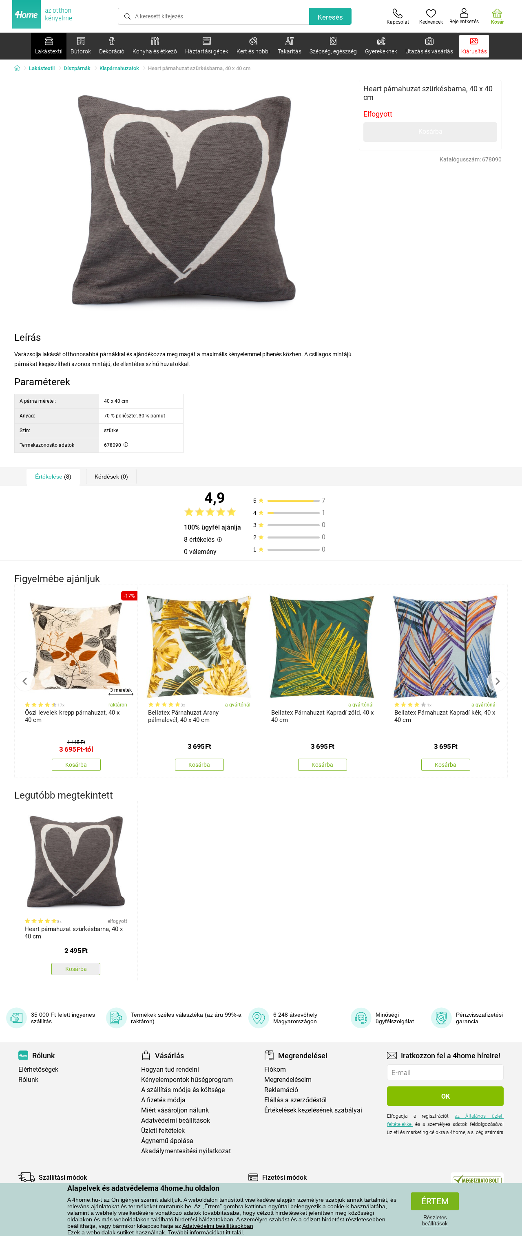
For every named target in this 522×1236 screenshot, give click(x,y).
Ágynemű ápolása (167, 1141)
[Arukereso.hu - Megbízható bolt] (477, 1179)
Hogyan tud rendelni (170, 1069)
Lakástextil (42, 68)
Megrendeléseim (288, 1080)
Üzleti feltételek (163, 1131)
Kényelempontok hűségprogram (187, 1080)
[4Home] (20, 68)
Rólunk (28, 1080)
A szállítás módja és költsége (183, 1090)
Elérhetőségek (38, 1069)
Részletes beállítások (435, 1220)
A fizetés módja (163, 1100)
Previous (25, 681)
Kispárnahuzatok (119, 68)
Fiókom (275, 1069)
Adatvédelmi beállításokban (217, 1226)
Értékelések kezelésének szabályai (313, 1110)
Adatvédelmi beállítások (175, 1120)
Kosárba (430, 131)
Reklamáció (281, 1090)
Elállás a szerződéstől (295, 1100)
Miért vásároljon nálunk (175, 1110)
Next (497, 681)
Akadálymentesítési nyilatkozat (186, 1151)
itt (228, 1232)
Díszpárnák (77, 68)
